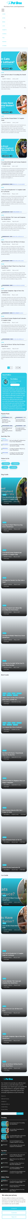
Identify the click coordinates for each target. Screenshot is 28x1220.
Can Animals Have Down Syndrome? (12, 727)
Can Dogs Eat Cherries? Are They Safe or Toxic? (6, 421)
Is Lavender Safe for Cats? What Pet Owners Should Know (21, 429)
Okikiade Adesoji (6, 166)
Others (4, 45)
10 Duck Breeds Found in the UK (11, 867)
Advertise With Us (5, 1104)
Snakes (4, 41)
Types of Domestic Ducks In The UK (12, 839)
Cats (3, 25)
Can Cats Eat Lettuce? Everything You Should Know (17, 1123)
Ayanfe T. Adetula (6, 78)
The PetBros (6, 701)
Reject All (14, 1217)
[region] (14, 1206)
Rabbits (4, 29)
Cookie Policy (4, 1106)
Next (19, 368)
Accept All (14, 1208)
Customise (14, 1212)
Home (3, 14)
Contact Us (3, 1101)
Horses (4, 33)
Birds (3, 21)
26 (16, 367)
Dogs (3, 18)
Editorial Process (5, 1098)
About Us (3, 1096)
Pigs (3, 37)
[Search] (25, 28)
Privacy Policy (4, 1109)
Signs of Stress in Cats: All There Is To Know (13, 242)
